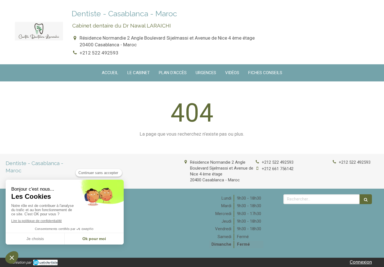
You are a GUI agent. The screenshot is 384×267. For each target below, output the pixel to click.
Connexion (361, 262)
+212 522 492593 (99, 53)
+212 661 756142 (277, 168)
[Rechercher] (366, 199)
